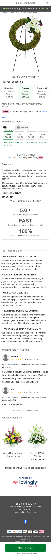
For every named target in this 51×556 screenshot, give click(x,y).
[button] (45, 549)
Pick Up (24, 127)
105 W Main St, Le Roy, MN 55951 (25, 506)
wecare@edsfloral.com (25, 512)
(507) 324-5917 (26, 509)
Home (4, 12)
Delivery (8, 129)
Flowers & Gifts (14, 12)
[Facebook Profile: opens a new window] (25, 521)
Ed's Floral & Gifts (25, 3)
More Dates (42, 135)
